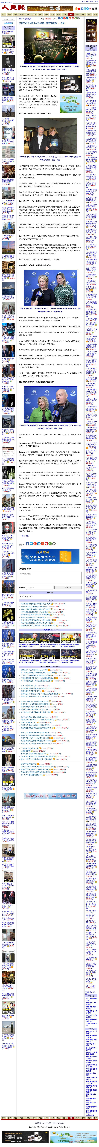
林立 (95, 1107)
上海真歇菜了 (33, 751)
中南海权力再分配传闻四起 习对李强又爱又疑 (43, 696)
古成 (91, 1031)
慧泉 (87, 1075)
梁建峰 (92, 1019)
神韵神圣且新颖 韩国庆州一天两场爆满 (42, 612)
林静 (87, 1019)
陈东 (94, 1098)
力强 (94, 1007)
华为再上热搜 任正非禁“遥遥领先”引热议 (42, 701)
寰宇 (77, 14)
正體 (87, 1)
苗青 (87, 1081)
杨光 (87, 1035)
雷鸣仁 (92, 1039)
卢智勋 (88, 1065)
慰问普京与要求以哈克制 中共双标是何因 (41, 725)
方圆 (89, 1050)
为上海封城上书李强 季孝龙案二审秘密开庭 (43, 712)
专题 (71, 14)
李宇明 (88, 1058)
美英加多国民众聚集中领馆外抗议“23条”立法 (45, 741)
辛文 (91, 1002)
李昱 (87, 1011)
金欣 (87, 998)
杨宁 (91, 1044)
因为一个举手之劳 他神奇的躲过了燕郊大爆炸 (44, 759)
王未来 (93, 1052)
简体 (83, 1)
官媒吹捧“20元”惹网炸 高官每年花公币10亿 (43, 772)
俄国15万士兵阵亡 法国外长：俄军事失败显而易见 (45, 625)
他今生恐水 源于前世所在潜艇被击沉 (41, 754)
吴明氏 (93, 1048)
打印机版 (25, 536)
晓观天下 (92, 1069)
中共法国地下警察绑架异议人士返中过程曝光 (44, 620)
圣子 (94, 1044)
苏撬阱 (88, 1100)
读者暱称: (22, 587)
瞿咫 (87, 1094)
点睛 (91, 1073)
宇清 (94, 1073)
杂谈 (95, 14)
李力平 (90, 1083)
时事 (21, 14)
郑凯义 (92, 1015)
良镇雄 (93, 1065)
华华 (87, 1098)
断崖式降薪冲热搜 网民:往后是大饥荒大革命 (45, 728)
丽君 (95, 998)
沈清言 (88, 1004)
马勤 (94, 1102)
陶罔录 (88, 1077)
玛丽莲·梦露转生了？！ (36, 722)
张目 (87, 1102)
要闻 (9, 14)
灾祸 (46, 14)
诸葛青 (92, 1111)
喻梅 (91, 1098)
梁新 (87, 1108)
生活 (58, 14)
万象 (52, 14)
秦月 (87, 1045)
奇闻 (40, 14)
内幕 (15, 14)
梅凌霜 (92, 998)
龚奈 (95, 1015)
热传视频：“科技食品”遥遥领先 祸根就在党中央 (45, 756)
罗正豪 (92, 1035)
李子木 (93, 1023)
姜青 (87, 1090)
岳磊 (91, 1094)
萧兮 (91, 1011)
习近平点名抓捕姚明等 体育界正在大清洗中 (43, 675)
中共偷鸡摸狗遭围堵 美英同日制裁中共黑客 (42, 735)
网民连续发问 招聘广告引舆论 (38, 691)
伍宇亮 (88, 1008)
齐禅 (87, 1104)
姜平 (92, 1086)
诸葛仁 (88, 1107)
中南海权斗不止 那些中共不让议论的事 (41, 670)
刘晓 (87, 1002)
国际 (34, 14)
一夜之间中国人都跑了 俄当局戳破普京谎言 (42, 743)
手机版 (91, 1)
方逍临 (88, 1023)
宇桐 (92, 1060)
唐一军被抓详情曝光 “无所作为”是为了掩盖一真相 (45, 673)
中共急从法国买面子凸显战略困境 (40, 617)
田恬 (94, 1094)
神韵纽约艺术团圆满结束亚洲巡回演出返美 (43, 604)
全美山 (90, 1037)
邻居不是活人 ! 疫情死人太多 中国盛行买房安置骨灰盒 (47, 694)
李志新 (88, 1060)
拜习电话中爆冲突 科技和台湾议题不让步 (41, 688)
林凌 (95, 1111)
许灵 (87, 1111)
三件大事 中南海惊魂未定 (37, 748)
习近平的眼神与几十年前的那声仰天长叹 (43, 738)
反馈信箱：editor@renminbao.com (49, 1123)
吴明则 (93, 1077)
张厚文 (88, 1013)
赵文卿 (88, 1086)
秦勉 (87, 1031)
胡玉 (87, 1056)
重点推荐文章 (8, 27)
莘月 (95, 1060)
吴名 (87, 1015)
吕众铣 (88, 1062)
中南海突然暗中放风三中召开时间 (38, 707)
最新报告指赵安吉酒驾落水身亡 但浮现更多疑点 (45, 767)
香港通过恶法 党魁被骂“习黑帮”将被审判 (43, 769)
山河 (87, 1044)
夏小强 (92, 1081)
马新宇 (88, 1033)
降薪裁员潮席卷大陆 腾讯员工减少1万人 (41, 709)
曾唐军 (92, 1054)
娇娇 (92, 1115)
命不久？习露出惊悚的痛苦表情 (39, 775)
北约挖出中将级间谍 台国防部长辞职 (39, 717)
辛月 (95, 1056)
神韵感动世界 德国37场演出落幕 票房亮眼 (43, 615)
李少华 (88, 1115)
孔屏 (87, 1000)
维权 (83, 14)
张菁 (87, 1039)
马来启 (95, 1031)
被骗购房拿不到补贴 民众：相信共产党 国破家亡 (45, 720)
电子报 (96, 1)
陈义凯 (90, 1067)
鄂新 (89, 1092)
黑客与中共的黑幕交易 (36, 764)
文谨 (94, 1002)
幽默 (28, 14)
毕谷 (87, 1069)
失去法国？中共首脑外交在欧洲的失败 (40, 606)
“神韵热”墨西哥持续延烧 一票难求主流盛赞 (43, 609)
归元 (89, 1041)
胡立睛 (88, 1052)
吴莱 (91, 1102)
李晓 (92, 1107)
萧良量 (92, 1090)
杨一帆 (95, 1011)
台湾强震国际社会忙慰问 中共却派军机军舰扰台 (46, 678)
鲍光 (89, 1088)
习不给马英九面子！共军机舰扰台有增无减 (43, 681)
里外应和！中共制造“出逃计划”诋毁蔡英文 (42, 704)
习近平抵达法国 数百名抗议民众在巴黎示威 (43, 623)
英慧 (87, 1073)
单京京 (88, 1113)
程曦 (87, 1007)
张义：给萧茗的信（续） (35, 685)
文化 (64, 14)
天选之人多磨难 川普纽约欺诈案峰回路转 (41, 732)
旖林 (87, 1096)
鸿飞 (91, 1079)
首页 (3, 14)
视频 (89, 14)
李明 (91, 1007)
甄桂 (89, 1071)
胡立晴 (90, 1021)
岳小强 (88, 1017)
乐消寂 (92, 1056)
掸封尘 (88, 1048)
